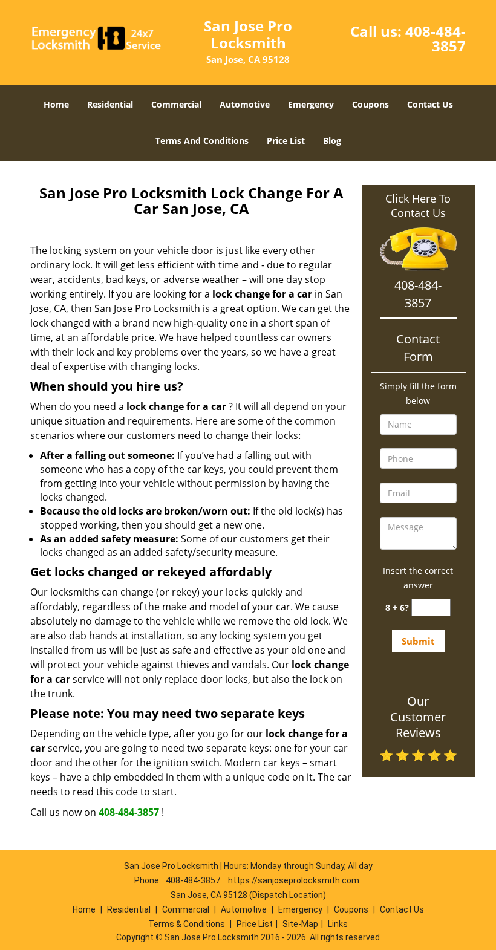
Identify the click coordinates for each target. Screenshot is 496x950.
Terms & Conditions (186, 924)
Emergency (311, 104)
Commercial (176, 104)
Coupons (370, 104)
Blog (332, 140)
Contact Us (430, 104)
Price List (286, 140)
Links (338, 924)
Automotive (245, 104)
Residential (110, 104)
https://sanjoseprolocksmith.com (293, 880)
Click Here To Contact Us (418, 205)
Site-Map (300, 924)
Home (56, 104)
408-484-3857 (435, 38)
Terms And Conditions (202, 140)
